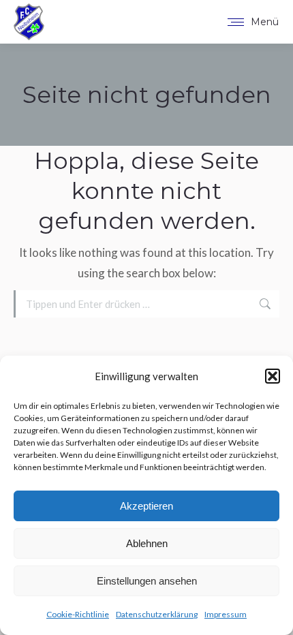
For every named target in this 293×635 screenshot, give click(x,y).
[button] (272, 376)
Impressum (225, 614)
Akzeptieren (146, 506)
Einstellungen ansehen (147, 581)
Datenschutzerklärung (157, 614)
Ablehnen (147, 543)
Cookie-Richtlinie (77, 614)
